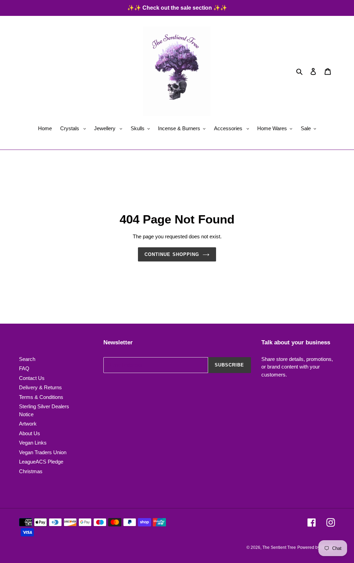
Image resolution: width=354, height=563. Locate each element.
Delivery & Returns (40, 387)
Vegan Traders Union (42, 452)
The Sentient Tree (279, 547)
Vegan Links (33, 443)
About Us (29, 433)
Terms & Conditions (41, 397)
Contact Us (32, 378)
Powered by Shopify (316, 547)
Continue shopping (172, 254)
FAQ (24, 368)
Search (27, 359)
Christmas (31, 471)
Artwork (28, 424)
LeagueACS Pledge (41, 462)
